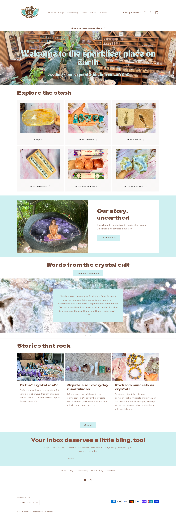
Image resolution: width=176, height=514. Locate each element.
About (94, 471)
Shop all (38, 139)
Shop (63, 471)
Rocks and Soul (30, 512)
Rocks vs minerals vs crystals (134, 387)
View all (88, 425)
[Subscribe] (108, 459)
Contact (111, 471)
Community (82, 471)
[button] (52, 12)
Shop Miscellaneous (86, 186)
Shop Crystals (86, 139)
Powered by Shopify (45, 512)
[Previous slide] (79, 335)
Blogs (72, 471)
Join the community (88, 273)
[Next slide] (90, 335)
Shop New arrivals (133, 186)
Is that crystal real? (39, 385)
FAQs (101, 471)
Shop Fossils (134, 139)
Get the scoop (108, 237)
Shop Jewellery (38, 186)
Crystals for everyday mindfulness (87, 387)
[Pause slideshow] (97, 335)
